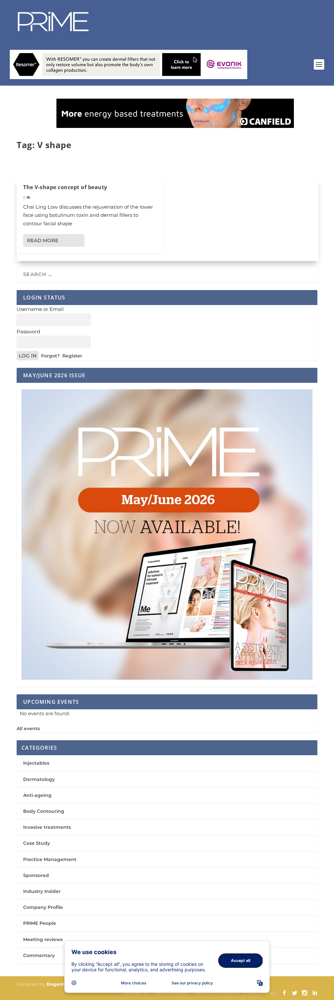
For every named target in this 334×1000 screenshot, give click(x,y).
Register (72, 356)
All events (28, 728)
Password (28, 331)
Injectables (36, 763)
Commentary (39, 955)
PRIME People (39, 923)
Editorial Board (171, 993)
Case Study (36, 843)
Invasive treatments (47, 827)
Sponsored (36, 875)
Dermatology (39, 779)
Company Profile (43, 907)
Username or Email (40, 309)
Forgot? (50, 356)
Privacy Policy (259, 993)
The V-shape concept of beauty (65, 187)
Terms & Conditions (216, 993)
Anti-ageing (37, 795)
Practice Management (49, 859)
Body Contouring (43, 811)
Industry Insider (42, 891)
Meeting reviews (43, 939)
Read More (42, 240)
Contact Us (136, 993)
